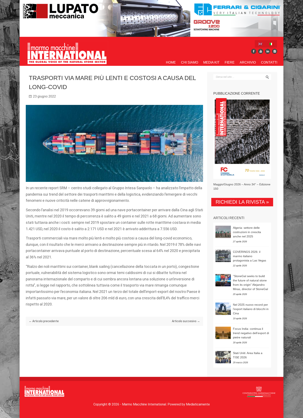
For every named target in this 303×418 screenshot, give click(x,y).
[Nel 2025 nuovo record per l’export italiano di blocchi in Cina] (223, 309)
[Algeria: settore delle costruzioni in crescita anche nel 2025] (223, 232)
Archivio (248, 62)
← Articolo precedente (44, 321)
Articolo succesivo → (186, 321)
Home (171, 62)
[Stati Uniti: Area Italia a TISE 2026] (223, 357)
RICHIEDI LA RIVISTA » (242, 202)
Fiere (230, 62)
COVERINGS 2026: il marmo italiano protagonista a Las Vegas (249, 256)
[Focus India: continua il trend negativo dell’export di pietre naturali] (223, 333)
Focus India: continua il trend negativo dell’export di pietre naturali (251, 333)
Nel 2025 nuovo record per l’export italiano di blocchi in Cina (251, 309)
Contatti (269, 62)
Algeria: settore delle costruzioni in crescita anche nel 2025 (247, 232)
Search (267, 77)
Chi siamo (189, 62)
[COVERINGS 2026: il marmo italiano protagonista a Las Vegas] (223, 256)
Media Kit (211, 62)
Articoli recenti (228, 218)
